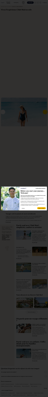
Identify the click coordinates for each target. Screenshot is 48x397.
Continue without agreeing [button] (41, 188)
